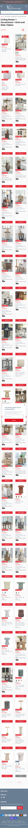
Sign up (14, 420)
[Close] (24, 404)
